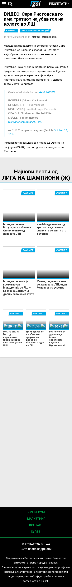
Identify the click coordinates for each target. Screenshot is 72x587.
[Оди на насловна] (37, 4)
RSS (37, 532)
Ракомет (11, 30)
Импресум (36, 512)
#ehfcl (43, 92)
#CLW (51, 92)
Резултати (58, 4)
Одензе (61, 71)
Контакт (36, 525)
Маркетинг (36, 519)
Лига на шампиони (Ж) (35, 30)
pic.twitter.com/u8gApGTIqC (25, 121)
